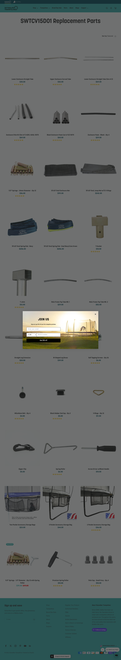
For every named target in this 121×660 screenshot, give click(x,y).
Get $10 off (43, 340)
